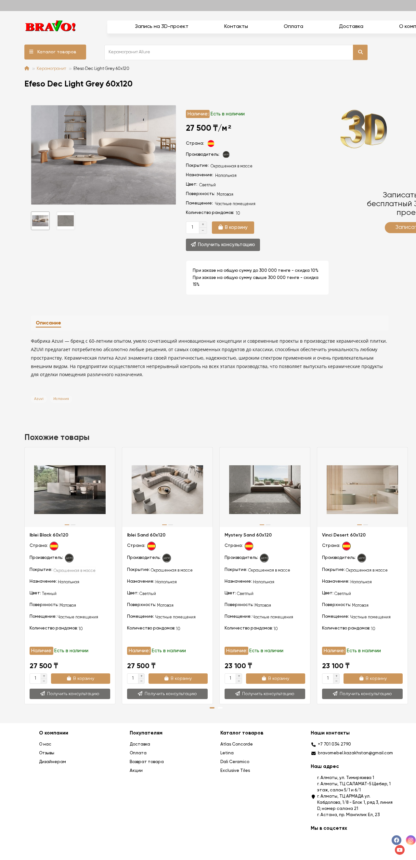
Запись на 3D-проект (161, 26)
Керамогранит (51, 69)
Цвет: (191, 184)
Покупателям (146, 733)
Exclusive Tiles (235, 771)
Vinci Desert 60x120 (344, 535)
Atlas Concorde (236, 744)
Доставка (351, 26)
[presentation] (12, 574)
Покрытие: (197, 166)
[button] (212, 707)
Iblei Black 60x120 (49, 535)
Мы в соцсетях (329, 828)
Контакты (236, 26)
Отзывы (46, 753)
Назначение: (199, 175)
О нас (45, 744)
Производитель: (202, 154)
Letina (227, 753)
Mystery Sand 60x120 (248, 535)
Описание (48, 323)
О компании (53, 733)
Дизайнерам (52, 762)
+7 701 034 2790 (334, 744)
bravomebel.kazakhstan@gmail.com (355, 753)
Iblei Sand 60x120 (146, 535)
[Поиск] (360, 52)
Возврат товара (147, 762)
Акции (136, 771)
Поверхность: (200, 194)
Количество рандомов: (210, 213)
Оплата (293, 26)
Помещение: (199, 203)
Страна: (195, 143)
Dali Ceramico (234, 762)
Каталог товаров (56, 52)
